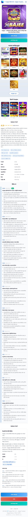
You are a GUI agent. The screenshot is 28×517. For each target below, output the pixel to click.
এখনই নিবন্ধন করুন (14, 40)
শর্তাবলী (11, 508)
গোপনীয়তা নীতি (15, 508)
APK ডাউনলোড (14, 35)
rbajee (2, 128)
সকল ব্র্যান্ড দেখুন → (14, 93)
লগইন (14, 499)
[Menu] (26, 2)
